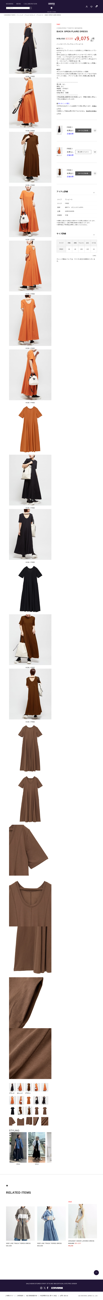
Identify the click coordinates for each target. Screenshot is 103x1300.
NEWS (32, 1283)
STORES (38, 1283)
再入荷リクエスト (83, 152)
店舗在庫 (70, 134)
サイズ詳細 (61, 234)
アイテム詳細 (62, 192)
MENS (18, 4)
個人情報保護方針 (31, 1295)
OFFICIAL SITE (62, 1283)
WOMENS (9, 4)
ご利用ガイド (9, 1295)
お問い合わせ (64, 1295)
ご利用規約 (19, 1295)
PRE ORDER (72, 1283)
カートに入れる (83, 130)
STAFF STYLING (47, 1283)
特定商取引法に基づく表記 (48, 1295)
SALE (28, 1283)
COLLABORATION (30, 4)
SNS (55, 1283)
